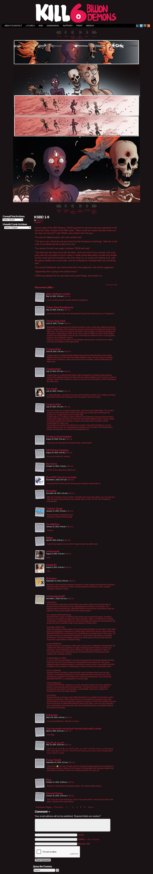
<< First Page (58, 210)
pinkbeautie (52, 551)
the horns (51, 464)
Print (79, 25)
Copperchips (53, 349)
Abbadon (40, 220)
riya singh (51, 388)
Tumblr (137, 26)
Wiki (41, 25)
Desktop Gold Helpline (59, 436)
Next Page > (87, 210)
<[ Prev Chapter (73, 37)
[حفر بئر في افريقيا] (40, 749)
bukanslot (52, 715)
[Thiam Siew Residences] (40, 315)
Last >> (94, 36)
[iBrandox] (40, 586)
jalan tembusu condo (58, 294)
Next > (87, 36)
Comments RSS (111, 285)
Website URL (84, 844)
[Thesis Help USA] (40, 328)
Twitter (141, 26)
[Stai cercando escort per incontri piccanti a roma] (40, 736)
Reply (68, 296)
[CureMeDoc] (40, 532)
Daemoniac (53, 25)
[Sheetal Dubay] (40, 801)
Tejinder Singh (54, 508)
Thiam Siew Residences (59, 307)
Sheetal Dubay (54, 793)
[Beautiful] (40, 498)
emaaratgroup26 (55, 596)
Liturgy (30, 25)
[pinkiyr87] (40, 572)
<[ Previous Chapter (73, 211)
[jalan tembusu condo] (40, 301)
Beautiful (51, 491)
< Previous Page (66, 210)
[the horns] (40, 471)
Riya (48, 780)
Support (68, 25)
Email (145, 26)
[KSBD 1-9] (76, 201)
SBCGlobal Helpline (57, 450)
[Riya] (40, 787)
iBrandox (51, 578)
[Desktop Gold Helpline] (40, 444)
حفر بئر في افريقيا (55, 742)
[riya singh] (40, 396)
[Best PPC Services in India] (40, 485)
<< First (58, 36)
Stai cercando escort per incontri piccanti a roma (73, 728)
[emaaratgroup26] (40, 604)
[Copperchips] (40, 356)
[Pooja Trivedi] (40, 767)
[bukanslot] (40, 722)
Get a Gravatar (93, 839)
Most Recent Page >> (94, 211)
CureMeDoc (53, 524)
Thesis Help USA (55, 321)
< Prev (66, 36)
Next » (91, 807)
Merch (90, 25)
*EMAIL (88, 839)
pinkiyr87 (51, 565)
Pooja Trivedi (53, 760)
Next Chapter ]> (80, 37)
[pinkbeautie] (40, 559)
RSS (149, 26)
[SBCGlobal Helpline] (40, 458)
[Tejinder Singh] (40, 516)
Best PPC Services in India (61, 477)
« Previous (58, 807)
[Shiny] (40, 541)
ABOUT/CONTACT (13, 25)
